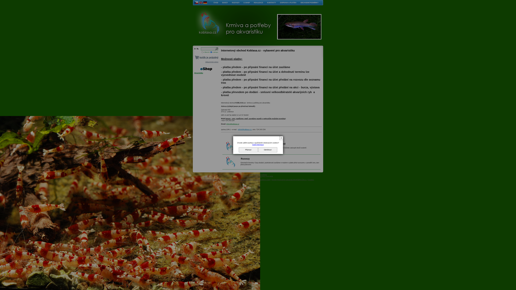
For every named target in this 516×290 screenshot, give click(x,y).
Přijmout (248, 150)
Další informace (258, 145)
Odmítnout (267, 150)
